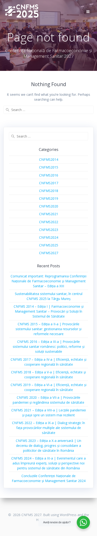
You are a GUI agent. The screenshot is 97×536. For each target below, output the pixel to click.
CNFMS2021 (48, 214)
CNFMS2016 (48, 175)
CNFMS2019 (48, 198)
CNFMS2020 (48, 206)
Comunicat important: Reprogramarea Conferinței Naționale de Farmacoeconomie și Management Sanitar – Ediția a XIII (48, 281)
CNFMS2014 (48, 159)
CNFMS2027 (48, 253)
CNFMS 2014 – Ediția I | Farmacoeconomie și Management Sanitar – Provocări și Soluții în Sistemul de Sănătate (49, 311)
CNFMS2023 (48, 229)
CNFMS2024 (48, 237)
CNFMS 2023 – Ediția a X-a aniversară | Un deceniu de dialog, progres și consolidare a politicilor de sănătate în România (48, 445)
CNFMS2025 (48, 245)
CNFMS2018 (48, 190)
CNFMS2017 (48, 183)
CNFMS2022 (48, 222)
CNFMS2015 (48, 167)
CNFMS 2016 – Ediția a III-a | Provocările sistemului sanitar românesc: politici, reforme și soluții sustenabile (49, 346)
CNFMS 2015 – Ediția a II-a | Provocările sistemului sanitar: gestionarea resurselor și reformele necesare (48, 329)
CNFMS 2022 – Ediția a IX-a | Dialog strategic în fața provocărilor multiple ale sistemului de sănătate (48, 428)
